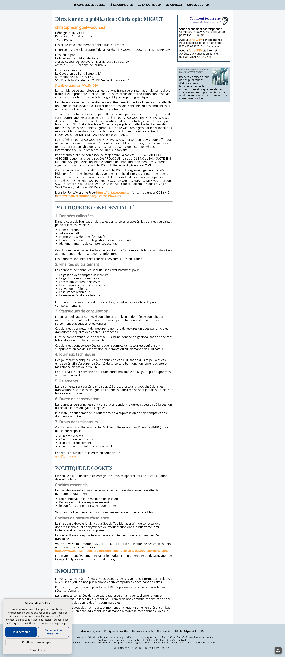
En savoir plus (37, 650)
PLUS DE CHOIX (200, 4)
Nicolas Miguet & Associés (189, 631)
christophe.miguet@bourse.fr (81, 27)
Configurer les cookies (116, 631)
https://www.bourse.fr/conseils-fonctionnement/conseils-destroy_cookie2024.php (112, 551)
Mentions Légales (90, 631)
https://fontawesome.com (114, 192)
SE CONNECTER (123, 4)
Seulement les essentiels (53, 631)
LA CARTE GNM (151, 4)
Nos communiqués (142, 631)
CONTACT (176, 4)
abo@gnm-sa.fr (65, 456)
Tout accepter (21, 632)
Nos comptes (164, 631)
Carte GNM (195, 40)
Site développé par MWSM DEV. (77, 85)
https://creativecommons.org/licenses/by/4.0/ (88, 196)
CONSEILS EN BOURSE (91, 4)
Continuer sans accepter (37, 642)
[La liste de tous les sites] (278, 650)
